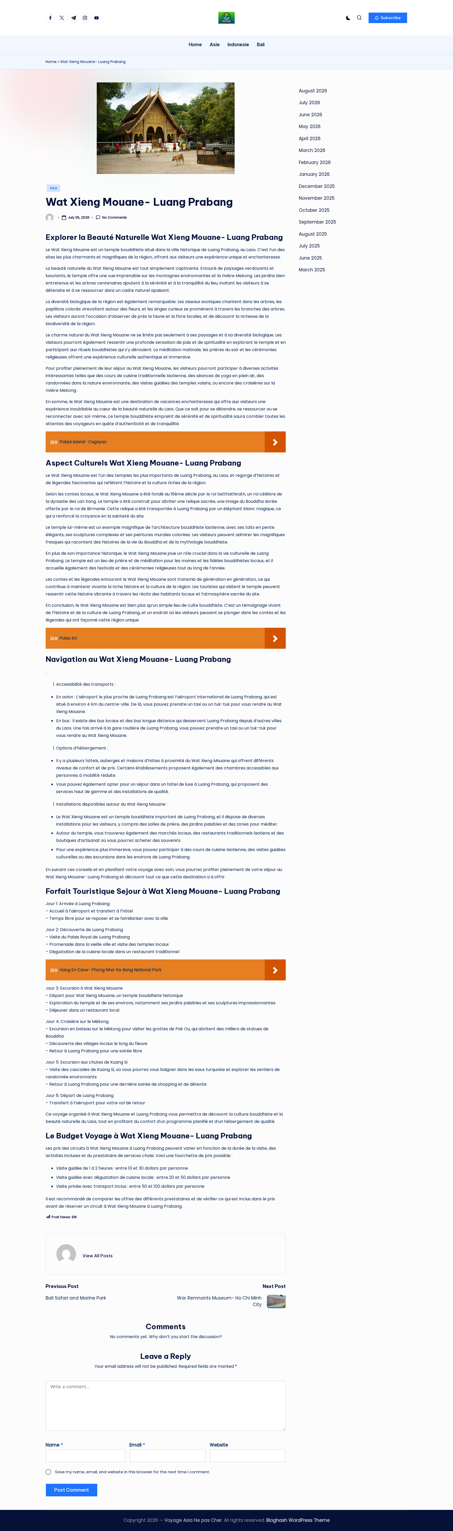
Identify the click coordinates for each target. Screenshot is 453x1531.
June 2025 (310, 258)
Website (219, 1445)
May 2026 (310, 126)
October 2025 (314, 210)
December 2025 (317, 186)
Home (51, 61)
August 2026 (313, 91)
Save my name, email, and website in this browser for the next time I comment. (132, 1472)
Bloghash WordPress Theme (298, 1520)
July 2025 (309, 246)
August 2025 (313, 234)
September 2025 (317, 222)
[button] (387, 17)
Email (137, 1445)
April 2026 (310, 138)
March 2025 (312, 270)
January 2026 (314, 174)
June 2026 (310, 115)
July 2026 (309, 102)
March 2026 (312, 150)
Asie (53, 188)
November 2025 (317, 198)
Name (54, 1445)
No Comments (114, 217)
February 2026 (315, 162)
